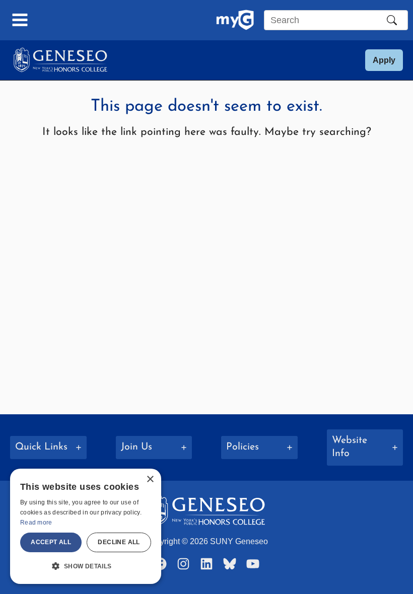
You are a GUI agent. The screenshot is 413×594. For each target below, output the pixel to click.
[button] (384, 60)
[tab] (48, 447)
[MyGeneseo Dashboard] (235, 20)
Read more (36, 522)
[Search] (392, 20)
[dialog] (85, 526)
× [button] (150, 479)
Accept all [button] (51, 542)
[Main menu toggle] (20, 20)
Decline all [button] (119, 542)
